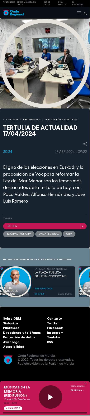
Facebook (55, 328)
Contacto (54, 318)
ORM (69, 234)
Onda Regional (49, 234)
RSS (50, 342)
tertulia (11, 226)
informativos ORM (18, 234)
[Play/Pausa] (50, 397)
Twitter (53, 323)
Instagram (55, 333)
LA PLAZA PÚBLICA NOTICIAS (61, 119)
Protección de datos (19, 337)
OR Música (76, 390)
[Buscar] (84, 12)
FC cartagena (78, 3)
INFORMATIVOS (32, 119)
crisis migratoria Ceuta (26, 3)
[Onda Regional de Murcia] (13, 12)
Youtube (53, 337)
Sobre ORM (12, 318)
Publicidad (11, 328)
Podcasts (11, 119)
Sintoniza (10, 323)
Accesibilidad (13, 347)
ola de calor (46, 3)
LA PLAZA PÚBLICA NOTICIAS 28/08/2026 (50, 275)
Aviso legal (11, 342)
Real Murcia (62, 3)
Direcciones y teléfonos (22, 333)
